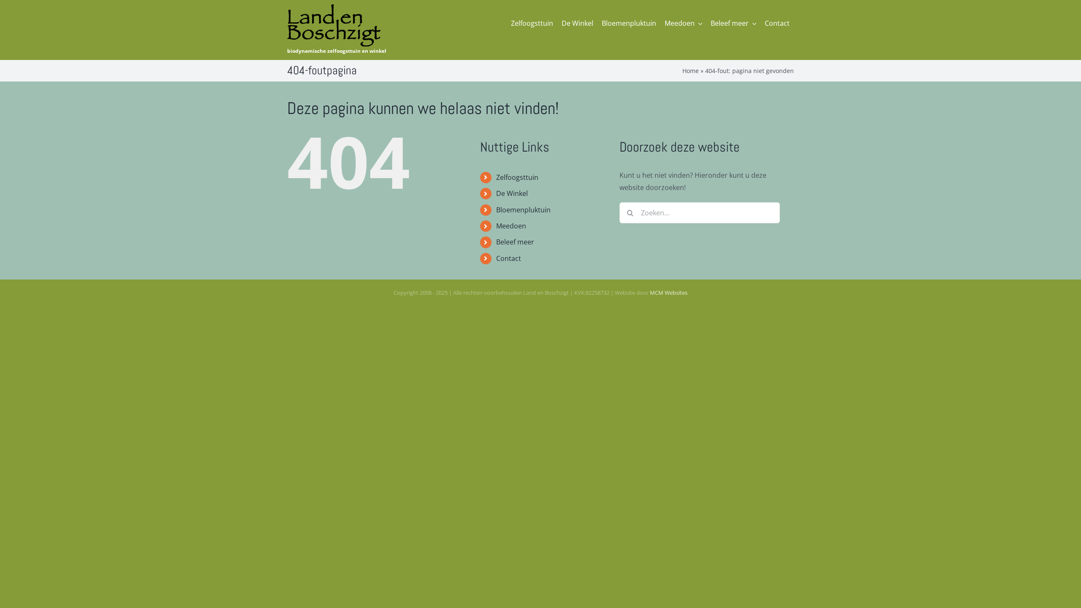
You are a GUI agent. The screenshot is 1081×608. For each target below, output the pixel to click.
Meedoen (511, 226)
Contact (508, 258)
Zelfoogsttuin (517, 177)
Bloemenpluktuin (523, 209)
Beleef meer (515, 242)
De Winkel (512, 193)
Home (690, 71)
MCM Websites (668, 292)
